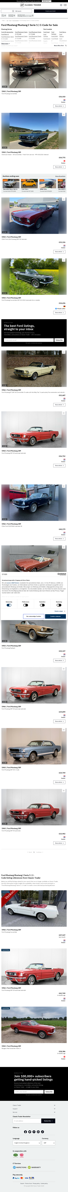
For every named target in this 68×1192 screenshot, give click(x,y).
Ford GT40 (54, 36)
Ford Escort (46, 38)
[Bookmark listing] (63, 53)
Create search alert (50, 11)
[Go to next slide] (63, 185)
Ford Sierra (62, 32)
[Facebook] (25, 1131)
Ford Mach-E (5, 34)
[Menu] (61, 5)
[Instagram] (38, 1131)
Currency (45, 1138)
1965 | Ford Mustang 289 (11, 91)
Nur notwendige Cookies (33, 616)
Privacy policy (36, 1183)
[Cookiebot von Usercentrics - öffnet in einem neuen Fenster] (59, 574)
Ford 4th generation (7, 32)
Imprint (22, 1183)
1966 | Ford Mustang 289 (11, 390)
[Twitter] (29, 1131)
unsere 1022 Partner (13, 583)
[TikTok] (42, 1131)
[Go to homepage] (30, 5)
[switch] (25, 605)
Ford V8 (61, 43)
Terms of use (28, 1183)
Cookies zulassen (55, 616)
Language (16, 1138)
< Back (3, 20)
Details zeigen (59, 611)
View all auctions (60, 176)
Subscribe (59, 340)
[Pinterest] (34, 1131)
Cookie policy (44, 1183)
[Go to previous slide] (4, 185)
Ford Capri (46, 32)
